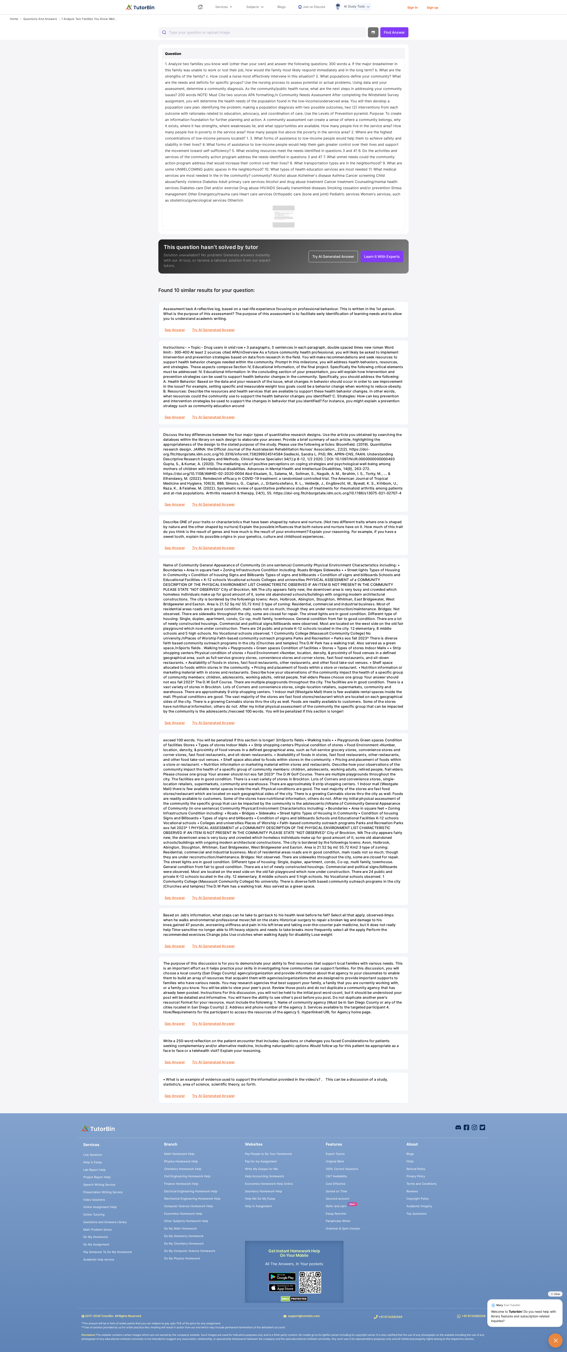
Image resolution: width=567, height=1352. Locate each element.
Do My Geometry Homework (184, 1236)
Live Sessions (92, 1154)
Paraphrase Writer (338, 1221)
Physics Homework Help (181, 1161)
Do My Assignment (96, 1244)
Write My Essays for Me (261, 1169)
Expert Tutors (335, 1154)
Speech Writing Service (99, 1184)
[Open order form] (2, 15)
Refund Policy (415, 1169)
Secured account (337, 1198)
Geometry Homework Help (263, 1191)
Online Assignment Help (100, 1207)
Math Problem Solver (97, 1229)
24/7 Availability (336, 1176)
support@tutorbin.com (304, 1316)
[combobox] (262, 32)
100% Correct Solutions (342, 1169)
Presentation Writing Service (103, 1192)
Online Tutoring (94, 1214)
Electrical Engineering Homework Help (190, 1191)
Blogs (410, 1154)
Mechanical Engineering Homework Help (192, 1198)
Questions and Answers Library (105, 1222)
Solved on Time (336, 1191)
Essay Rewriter (336, 1213)
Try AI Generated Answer (213, 330)
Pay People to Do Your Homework (268, 1154)
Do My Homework (95, 1237)
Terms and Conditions (421, 1183)
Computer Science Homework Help (188, 1206)
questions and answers (40, 19)
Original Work (335, 1161)
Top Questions (416, 1213)
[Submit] (164, 32)
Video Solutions (94, 1199)
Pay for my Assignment (261, 1161)
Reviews (412, 1191)
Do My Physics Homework (182, 1258)
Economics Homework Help (183, 1213)
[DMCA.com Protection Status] (294, 1298)
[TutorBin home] (140, 7)
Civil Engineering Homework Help (187, 1176)
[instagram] (474, 1127)
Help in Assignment (258, 1206)
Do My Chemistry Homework (184, 1243)
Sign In (412, 7)
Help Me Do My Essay (260, 1198)
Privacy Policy (415, 1176)
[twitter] (482, 1127)
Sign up (432, 7)
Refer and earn (336, 1206)
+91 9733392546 (390, 1317)
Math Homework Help (179, 1154)
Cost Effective (336, 1183)
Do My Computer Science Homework (189, 1251)
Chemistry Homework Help (182, 1169)
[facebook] (458, 1127)
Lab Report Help (94, 1169)
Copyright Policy (417, 1198)
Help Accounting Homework (264, 1176)
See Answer (175, 330)
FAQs (410, 1161)
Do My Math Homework (180, 1228)
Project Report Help (97, 1177)
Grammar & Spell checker (343, 1228)
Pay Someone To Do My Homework (107, 1252)
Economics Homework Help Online (269, 1183)
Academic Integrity (419, 1206)
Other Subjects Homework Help (186, 1221)
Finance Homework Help (181, 1183)
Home (14, 19)
